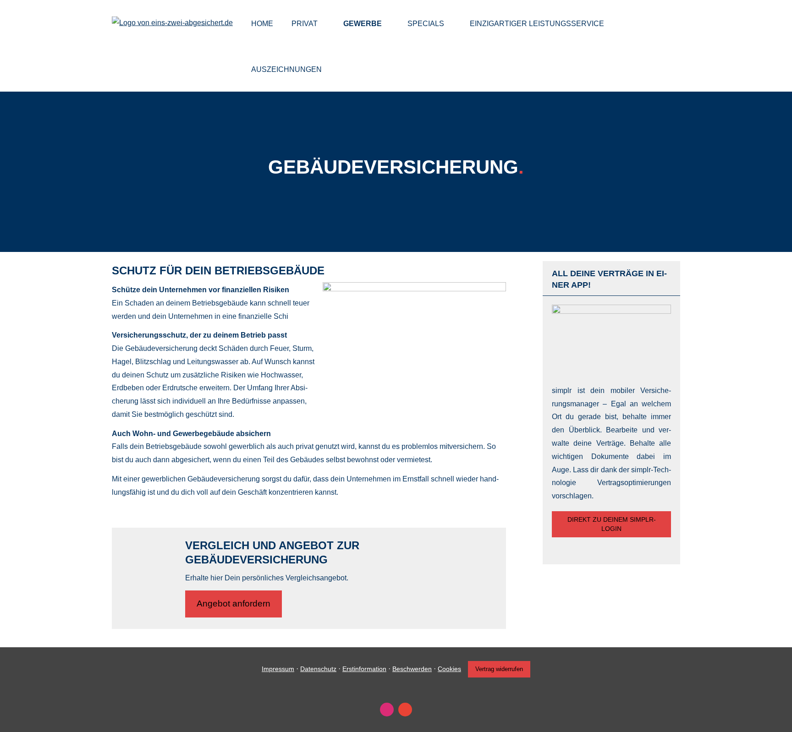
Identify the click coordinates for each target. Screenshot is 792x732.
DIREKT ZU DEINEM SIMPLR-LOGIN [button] (611, 524)
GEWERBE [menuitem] (362, 23)
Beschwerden (412, 668)
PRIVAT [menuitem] (305, 23)
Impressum (278, 668)
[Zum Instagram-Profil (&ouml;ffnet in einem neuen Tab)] (387, 709)
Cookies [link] (449, 668)
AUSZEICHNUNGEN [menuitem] (286, 69)
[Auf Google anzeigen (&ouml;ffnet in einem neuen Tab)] (405, 709)
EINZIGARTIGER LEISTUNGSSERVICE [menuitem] (537, 23)
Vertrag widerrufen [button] (499, 669)
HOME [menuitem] (262, 23)
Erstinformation (364, 668)
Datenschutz (318, 668)
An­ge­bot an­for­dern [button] (233, 603)
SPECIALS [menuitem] (425, 23)
